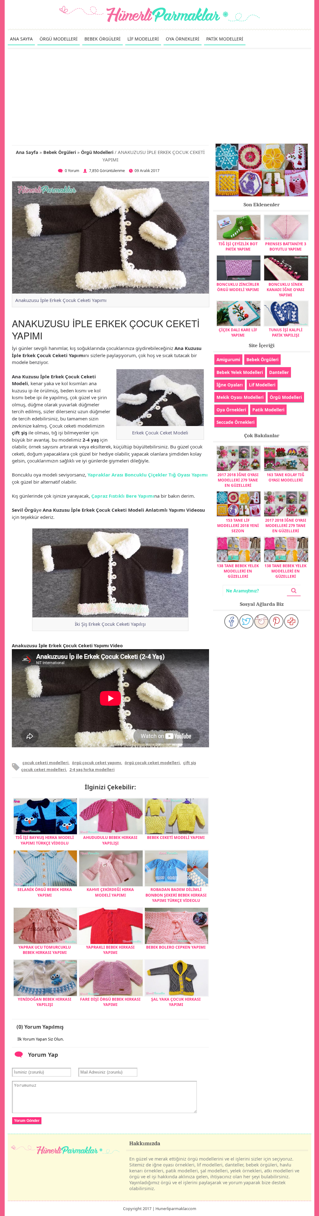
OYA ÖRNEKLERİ (182, 39)
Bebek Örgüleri (59, 152)
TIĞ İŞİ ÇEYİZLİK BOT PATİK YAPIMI (238, 246)
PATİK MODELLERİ (224, 39)
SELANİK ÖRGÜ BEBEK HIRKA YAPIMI (44, 892)
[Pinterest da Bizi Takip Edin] (276, 621)
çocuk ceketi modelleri (45, 762)
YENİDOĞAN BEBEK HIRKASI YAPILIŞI (44, 1002)
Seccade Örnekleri (236, 422)
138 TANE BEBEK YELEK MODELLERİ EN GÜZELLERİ (238, 571)
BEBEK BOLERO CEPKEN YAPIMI (176, 947)
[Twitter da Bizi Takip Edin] (246, 621)
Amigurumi (228, 359)
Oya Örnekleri (231, 410)
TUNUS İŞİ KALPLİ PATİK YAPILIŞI (285, 332)
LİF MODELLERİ (143, 39)
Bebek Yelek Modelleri (240, 372)
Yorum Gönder (27, 1120)
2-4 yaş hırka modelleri (92, 769)
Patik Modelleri (268, 410)
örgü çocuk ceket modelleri (152, 762)
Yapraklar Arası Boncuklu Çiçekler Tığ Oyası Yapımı (148, 475)
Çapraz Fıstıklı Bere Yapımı (122, 496)
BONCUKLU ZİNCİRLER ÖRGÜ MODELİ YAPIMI (238, 287)
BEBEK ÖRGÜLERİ (102, 39)
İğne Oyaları (230, 385)
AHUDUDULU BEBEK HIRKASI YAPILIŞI (110, 840)
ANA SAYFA (21, 39)
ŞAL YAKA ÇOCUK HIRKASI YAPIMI (176, 1002)
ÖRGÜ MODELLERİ (59, 39)
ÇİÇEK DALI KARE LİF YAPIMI (238, 332)
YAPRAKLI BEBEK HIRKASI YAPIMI (110, 950)
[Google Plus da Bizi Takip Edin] (291, 621)
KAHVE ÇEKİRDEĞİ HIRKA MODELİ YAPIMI (110, 892)
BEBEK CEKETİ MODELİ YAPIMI (176, 837)
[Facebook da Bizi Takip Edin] (231, 621)
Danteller (279, 372)
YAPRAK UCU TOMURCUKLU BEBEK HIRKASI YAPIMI (44, 950)
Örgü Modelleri (97, 152)
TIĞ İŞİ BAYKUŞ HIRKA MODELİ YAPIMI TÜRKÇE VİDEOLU (45, 840)
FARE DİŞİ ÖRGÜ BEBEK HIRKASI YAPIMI (110, 1002)
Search (294, 590)
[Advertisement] (159, 96)
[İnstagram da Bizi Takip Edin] (261, 621)
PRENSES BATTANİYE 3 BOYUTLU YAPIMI (285, 246)
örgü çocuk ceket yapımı (96, 762)
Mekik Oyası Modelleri (240, 397)
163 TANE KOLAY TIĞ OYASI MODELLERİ (285, 477)
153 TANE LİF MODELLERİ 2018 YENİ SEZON (238, 526)
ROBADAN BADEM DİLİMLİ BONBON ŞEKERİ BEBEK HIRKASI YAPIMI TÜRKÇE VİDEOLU (176, 895)
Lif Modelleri (262, 385)
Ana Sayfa (27, 152)
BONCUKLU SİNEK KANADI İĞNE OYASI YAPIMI (285, 290)
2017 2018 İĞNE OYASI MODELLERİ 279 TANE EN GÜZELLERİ (238, 480)
